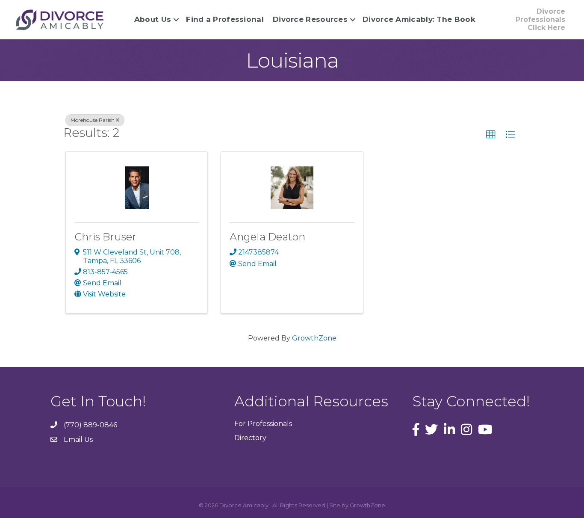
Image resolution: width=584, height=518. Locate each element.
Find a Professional (225, 19)
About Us (152, 19)
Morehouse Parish (93, 120)
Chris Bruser (105, 237)
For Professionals (263, 424)
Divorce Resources (310, 19)
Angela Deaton (267, 237)
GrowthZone (314, 338)
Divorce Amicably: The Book (419, 19)
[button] (490, 134)
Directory (250, 438)
